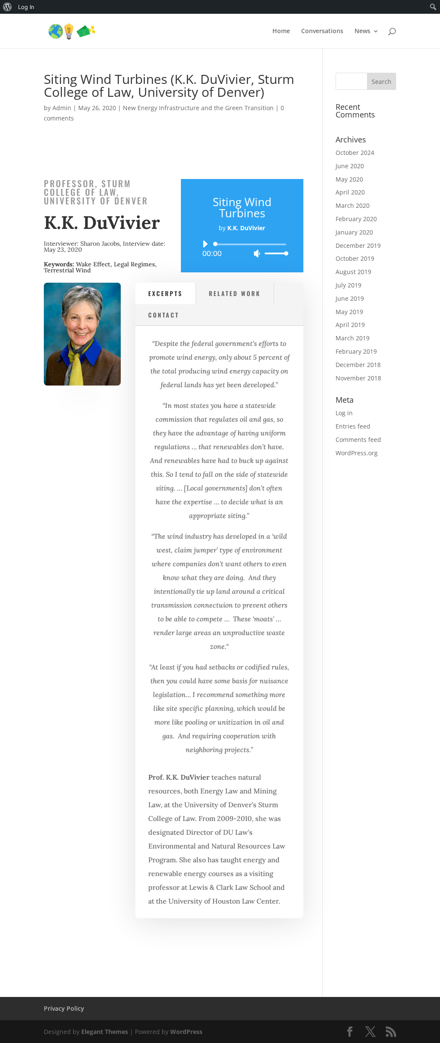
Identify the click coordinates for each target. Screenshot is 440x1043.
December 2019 (358, 245)
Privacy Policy (64, 1008)
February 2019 (356, 351)
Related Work (235, 293)
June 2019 (350, 298)
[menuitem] (7, 7)
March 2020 (353, 205)
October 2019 (355, 258)
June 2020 (350, 166)
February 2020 (356, 219)
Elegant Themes (104, 1032)
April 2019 (350, 325)
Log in (344, 413)
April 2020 (350, 192)
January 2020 (354, 232)
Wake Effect (93, 264)
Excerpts (165, 293)
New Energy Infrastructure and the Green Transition (198, 108)
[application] (242, 248)
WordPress (186, 1032)
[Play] (205, 244)
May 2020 (349, 179)
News (362, 31)
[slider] (274, 253)
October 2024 (355, 152)
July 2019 (348, 285)
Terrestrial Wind (67, 270)
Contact (163, 314)
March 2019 (353, 338)
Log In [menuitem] (26, 6)
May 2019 (349, 312)
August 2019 (353, 272)
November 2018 (358, 378)
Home (281, 31)
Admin (61, 108)
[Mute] (257, 253)
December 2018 (358, 365)
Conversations (322, 31)
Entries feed (353, 426)
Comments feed (358, 439)
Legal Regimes (134, 264)
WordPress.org (357, 453)
